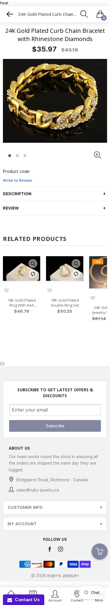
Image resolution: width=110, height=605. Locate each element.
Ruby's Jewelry (63, 576)
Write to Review (17, 180)
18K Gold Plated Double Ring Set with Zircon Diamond (65, 303)
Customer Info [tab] (25, 507)
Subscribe (55, 426)
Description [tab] (17, 194)
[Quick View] (32, 263)
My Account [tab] (22, 524)
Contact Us (26, 599)
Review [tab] (11, 208)
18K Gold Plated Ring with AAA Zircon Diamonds (21, 303)
